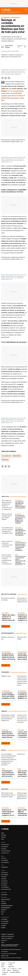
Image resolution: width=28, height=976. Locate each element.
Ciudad (9, 970)
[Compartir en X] (9, 78)
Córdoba (3, 835)
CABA (2, 839)
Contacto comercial (6, 938)
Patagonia (4, 892)
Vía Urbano (4, 919)
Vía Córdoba (5, 17)
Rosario (3, 837)
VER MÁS (5, 626)
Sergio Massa (15, 17)
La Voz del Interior (15, 972)
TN (8, 968)
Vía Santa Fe (4, 881)
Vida (2, 914)
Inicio (2, 833)
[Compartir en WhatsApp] (5, 78)
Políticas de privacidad (7, 936)
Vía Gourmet (4, 923)
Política (3, 901)
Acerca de (4, 940)
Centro (3, 842)
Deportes (3, 909)
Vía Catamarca (5, 862)
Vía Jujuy (3, 858)
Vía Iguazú (4, 876)
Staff (2, 942)
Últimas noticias (5, 899)
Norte (2, 856)
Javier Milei (5, 460)
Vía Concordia (5, 887)
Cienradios (16, 970)
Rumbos (3, 927)
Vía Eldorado (4, 874)
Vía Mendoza (4, 867)
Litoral (3, 870)
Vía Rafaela (4, 883)
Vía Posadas (4, 872)
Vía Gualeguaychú (6, 889)
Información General (7, 905)
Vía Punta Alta (5, 853)
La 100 (3, 970)
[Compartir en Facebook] (2, 78)
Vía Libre (3, 925)
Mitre (20, 968)
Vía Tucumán (4, 860)
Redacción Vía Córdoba (9, 46)
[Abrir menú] (26, 10)
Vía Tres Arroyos (5, 850)
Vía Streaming (5, 921)
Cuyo (2, 865)
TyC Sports (5, 972)
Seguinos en (20, 46)
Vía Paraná (4, 885)
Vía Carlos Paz (5, 844)
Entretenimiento (5, 907)
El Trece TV (14, 968)
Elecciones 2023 (6, 456)
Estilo (2, 911)
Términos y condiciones (7, 934)
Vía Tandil (3, 848)
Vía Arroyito (4, 846)
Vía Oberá (3, 878)
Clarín (4, 968)
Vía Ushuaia (4, 894)
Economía (3, 903)
